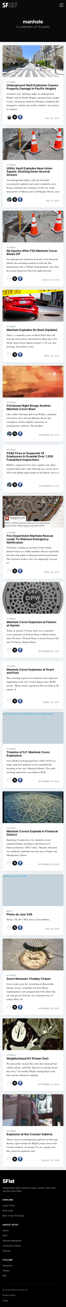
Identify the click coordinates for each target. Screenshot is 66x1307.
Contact (6, 1250)
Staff (5, 1235)
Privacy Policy (9, 1295)
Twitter (6, 1270)
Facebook (7, 1265)
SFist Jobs (8, 1210)
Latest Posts (9, 1205)
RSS (4, 1275)
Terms (5, 1300)
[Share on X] (14, 117)
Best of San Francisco (13, 1215)
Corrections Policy (12, 1245)
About (6, 1230)
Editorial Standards (12, 1240)
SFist (8, 1181)
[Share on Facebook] (20, 117)
